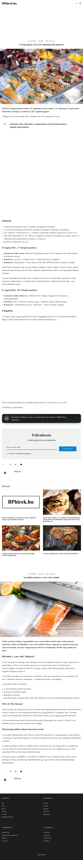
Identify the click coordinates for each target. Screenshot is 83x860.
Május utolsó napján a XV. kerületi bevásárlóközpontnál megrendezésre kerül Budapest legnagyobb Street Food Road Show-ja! (61, 519)
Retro (4, 808)
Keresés (4, 838)
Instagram (47, 835)
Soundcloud (47, 838)
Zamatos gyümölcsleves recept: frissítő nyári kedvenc (61, 553)
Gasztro (41, 41)
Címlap (46, 803)
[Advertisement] (41, 22)
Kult (3, 806)
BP (3, 803)
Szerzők (46, 808)
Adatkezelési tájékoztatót (24, 453)
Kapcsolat (47, 814)
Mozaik (4, 811)
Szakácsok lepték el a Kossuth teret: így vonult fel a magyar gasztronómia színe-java (19, 518)
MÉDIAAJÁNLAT (7, 817)
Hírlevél (46, 811)
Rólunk (46, 806)
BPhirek (33, 41)
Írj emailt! (5, 841)
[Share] (10, 464)
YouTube (46, 841)
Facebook (47, 832)
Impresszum (6, 832)
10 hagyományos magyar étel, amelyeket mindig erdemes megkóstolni (18, 554)
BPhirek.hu (9, 3)
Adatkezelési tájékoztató (10, 835)
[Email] (15, 464)
